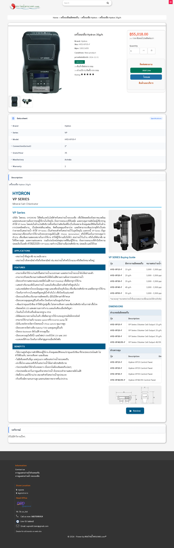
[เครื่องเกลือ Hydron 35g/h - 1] (14, 101)
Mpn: (77, 48)
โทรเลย (146, 77)
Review (135, 410)
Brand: (78, 41)
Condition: (79, 52)
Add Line (147, 70)
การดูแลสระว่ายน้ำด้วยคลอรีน (27, 473)
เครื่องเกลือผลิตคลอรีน (70, 17)
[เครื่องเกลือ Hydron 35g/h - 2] (27, 101)
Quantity (134, 46)
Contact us (20, 469)
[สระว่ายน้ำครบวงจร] (34, 6)
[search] (108, 3)
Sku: (76, 44)
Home (56, 17)
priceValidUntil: (82, 57)
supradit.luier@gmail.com (37, 526)
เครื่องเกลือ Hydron (89, 17)
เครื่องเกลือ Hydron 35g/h (110, 17)
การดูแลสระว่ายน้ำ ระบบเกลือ (27, 476)
